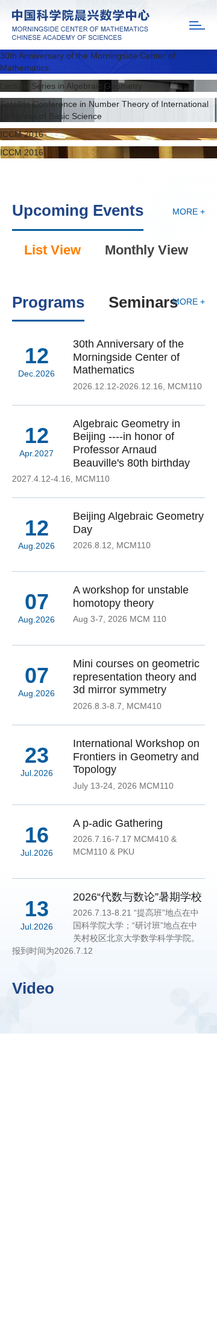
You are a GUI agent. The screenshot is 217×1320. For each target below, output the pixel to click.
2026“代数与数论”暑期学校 (137, 897)
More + (188, 211)
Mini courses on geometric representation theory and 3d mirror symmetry (136, 677)
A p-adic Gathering (118, 823)
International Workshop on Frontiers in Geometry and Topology (136, 756)
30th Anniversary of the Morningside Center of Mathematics (128, 357)
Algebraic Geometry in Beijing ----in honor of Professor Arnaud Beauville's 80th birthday (131, 443)
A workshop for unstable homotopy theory (131, 596)
